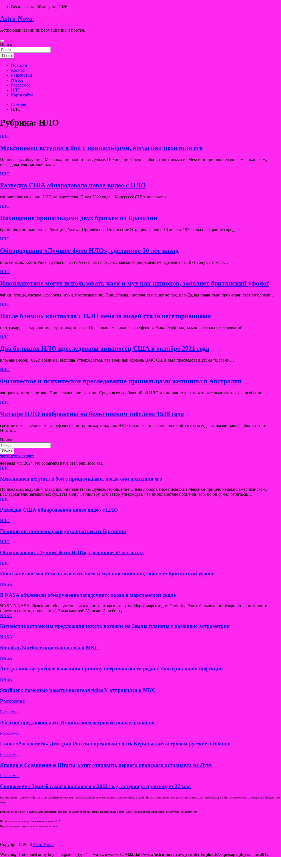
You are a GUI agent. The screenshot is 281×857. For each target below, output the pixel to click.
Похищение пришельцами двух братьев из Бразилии (78, 217)
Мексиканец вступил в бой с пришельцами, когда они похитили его (101, 147)
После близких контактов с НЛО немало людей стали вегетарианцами (105, 316)
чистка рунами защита (17, 456)
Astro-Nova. (17, 18)
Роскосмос (20, 85)
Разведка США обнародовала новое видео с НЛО (73, 185)
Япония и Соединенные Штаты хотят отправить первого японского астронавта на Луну (106, 765)
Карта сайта (22, 95)
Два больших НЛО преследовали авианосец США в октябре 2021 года (104, 348)
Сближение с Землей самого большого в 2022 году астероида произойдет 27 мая (95, 786)
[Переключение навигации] (2, 41)
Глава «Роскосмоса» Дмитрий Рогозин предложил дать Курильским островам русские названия (115, 744)
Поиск (6, 44)
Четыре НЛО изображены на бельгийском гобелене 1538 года (92, 413)
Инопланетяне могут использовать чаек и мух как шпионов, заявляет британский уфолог (134, 283)
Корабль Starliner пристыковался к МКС (49, 647)
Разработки (21, 75)
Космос (18, 70)
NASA (17, 80)
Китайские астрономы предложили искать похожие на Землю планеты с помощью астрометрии (115, 626)
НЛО (16, 90)
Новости (19, 65)
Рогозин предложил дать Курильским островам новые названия (77, 722)
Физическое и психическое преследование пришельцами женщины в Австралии (121, 381)
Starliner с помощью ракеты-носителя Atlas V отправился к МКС (78, 690)
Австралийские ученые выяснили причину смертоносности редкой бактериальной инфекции (111, 669)
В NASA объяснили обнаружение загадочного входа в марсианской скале (88, 595)
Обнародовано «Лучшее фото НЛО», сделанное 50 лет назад (89, 250)
